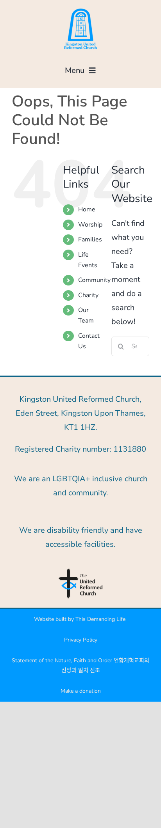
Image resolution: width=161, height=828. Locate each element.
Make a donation (81, 691)
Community (94, 280)
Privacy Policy (80, 640)
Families (90, 239)
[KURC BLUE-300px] (80, 9)
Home (86, 209)
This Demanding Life (101, 619)
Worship (90, 224)
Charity (88, 295)
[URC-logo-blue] (80, 571)
